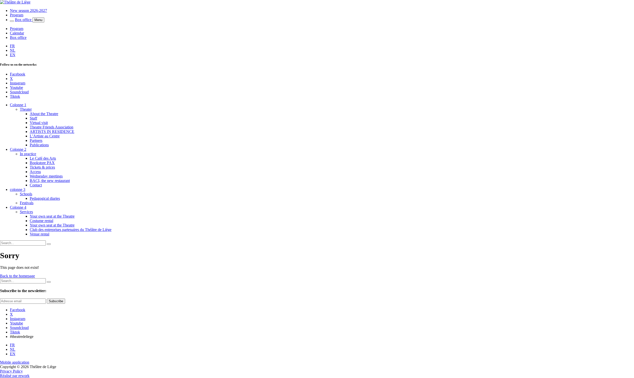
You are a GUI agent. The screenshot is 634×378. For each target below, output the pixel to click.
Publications (39, 145)
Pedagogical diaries (45, 198)
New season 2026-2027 (28, 10)
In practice (28, 154)
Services (26, 212)
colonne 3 (17, 189)
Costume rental (41, 221)
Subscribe (56, 301)
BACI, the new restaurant (50, 180)
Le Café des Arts (43, 158)
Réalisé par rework (14, 376)
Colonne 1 (18, 105)
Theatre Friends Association (51, 127)
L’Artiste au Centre (45, 136)
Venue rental (39, 234)
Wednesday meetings (46, 176)
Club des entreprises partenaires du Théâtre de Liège (70, 229)
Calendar (17, 33)
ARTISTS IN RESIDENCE (52, 131)
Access (35, 172)
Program (16, 15)
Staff (33, 118)
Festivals (26, 203)
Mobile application (14, 362)
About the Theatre (44, 114)
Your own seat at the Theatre (52, 216)
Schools (26, 194)
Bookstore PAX (42, 163)
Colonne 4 (18, 207)
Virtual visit (39, 123)
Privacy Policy (11, 371)
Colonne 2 (18, 149)
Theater (26, 109)
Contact (36, 185)
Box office (23, 20)
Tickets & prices (42, 167)
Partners (36, 140)
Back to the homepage (17, 276)
